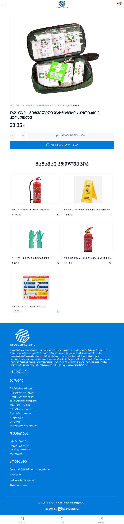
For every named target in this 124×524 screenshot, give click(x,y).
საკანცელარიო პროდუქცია (23, 400)
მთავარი (15, 105)
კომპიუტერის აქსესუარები (23, 425)
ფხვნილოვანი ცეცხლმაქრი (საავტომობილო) (91, 257)
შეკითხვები (16, 453)
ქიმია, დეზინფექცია (20, 404)
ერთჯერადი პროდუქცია (22, 396)
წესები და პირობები (20, 449)
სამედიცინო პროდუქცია (22, 392)
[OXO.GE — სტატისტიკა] (18, 485)
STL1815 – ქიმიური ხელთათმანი (30, 257)
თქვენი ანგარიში (18, 441)
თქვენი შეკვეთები (19, 445)
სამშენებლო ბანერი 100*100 (28, 306)
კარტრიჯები (16, 421)
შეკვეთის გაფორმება (64, 144)
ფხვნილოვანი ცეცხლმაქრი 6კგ (30, 209)
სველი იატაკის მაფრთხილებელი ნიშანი (88, 209)
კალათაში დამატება (58, 214)
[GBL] (62, 4)
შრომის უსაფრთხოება (39, 105)
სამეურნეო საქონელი (21, 409)
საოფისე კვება (17, 417)
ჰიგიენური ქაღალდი (20, 413)
